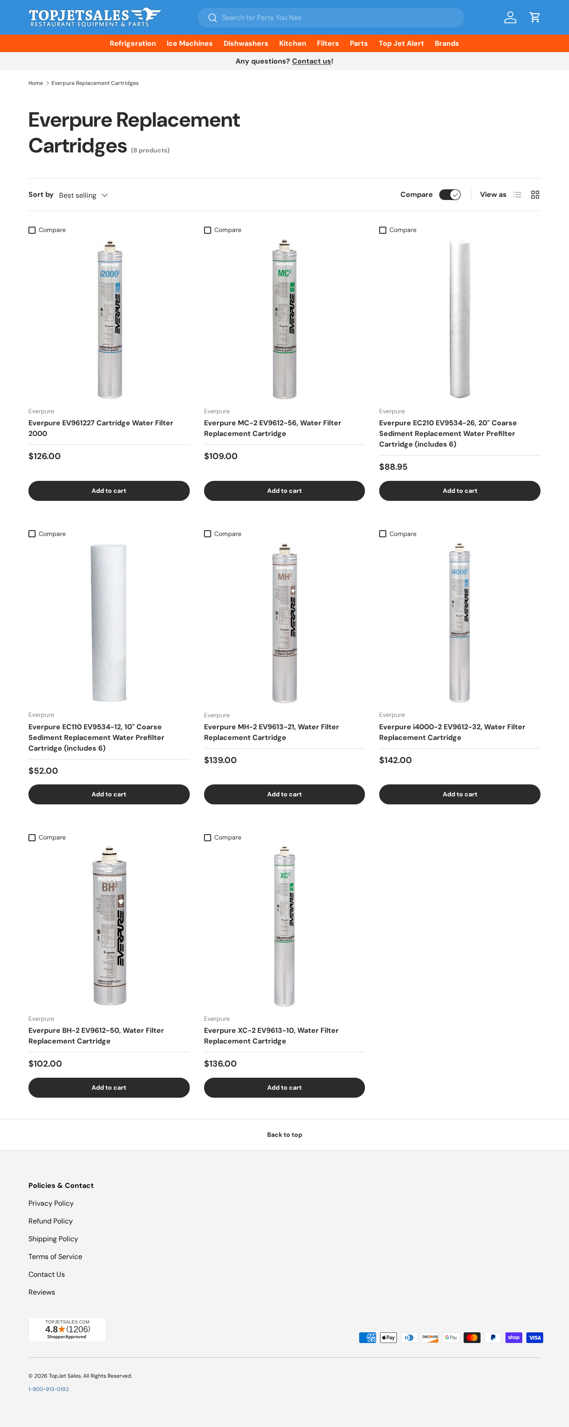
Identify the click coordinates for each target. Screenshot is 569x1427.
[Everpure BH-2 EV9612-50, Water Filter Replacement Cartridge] (109, 926)
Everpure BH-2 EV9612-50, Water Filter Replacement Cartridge (96, 1036)
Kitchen (292, 43)
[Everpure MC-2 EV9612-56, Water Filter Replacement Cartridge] (284, 319)
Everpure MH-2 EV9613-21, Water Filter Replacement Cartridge (271, 732)
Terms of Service (55, 1256)
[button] (535, 17)
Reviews (41, 1292)
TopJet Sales (65, 1375)
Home (35, 83)
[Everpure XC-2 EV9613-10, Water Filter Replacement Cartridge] (284, 926)
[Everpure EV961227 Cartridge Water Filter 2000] (109, 319)
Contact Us (46, 1274)
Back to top (284, 1135)
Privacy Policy (51, 1203)
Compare (417, 194)
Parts (359, 43)
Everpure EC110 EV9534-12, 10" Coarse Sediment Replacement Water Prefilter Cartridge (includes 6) (96, 737)
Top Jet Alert (401, 43)
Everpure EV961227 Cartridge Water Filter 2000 (100, 428)
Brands (447, 43)
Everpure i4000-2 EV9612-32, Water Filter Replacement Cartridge (452, 732)
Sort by (41, 194)
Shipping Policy (53, 1238)
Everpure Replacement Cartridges (95, 83)
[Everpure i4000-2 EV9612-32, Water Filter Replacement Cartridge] (460, 623)
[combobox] (331, 18)
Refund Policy (50, 1221)
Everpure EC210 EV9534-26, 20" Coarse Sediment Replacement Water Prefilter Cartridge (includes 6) (448, 433)
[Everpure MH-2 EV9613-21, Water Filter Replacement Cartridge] (284, 623)
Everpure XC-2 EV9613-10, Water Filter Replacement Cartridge (271, 1036)
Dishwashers (246, 43)
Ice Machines (190, 43)
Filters (328, 43)
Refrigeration (133, 43)
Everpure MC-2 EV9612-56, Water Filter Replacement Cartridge (272, 428)
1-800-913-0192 (48, 1389)
